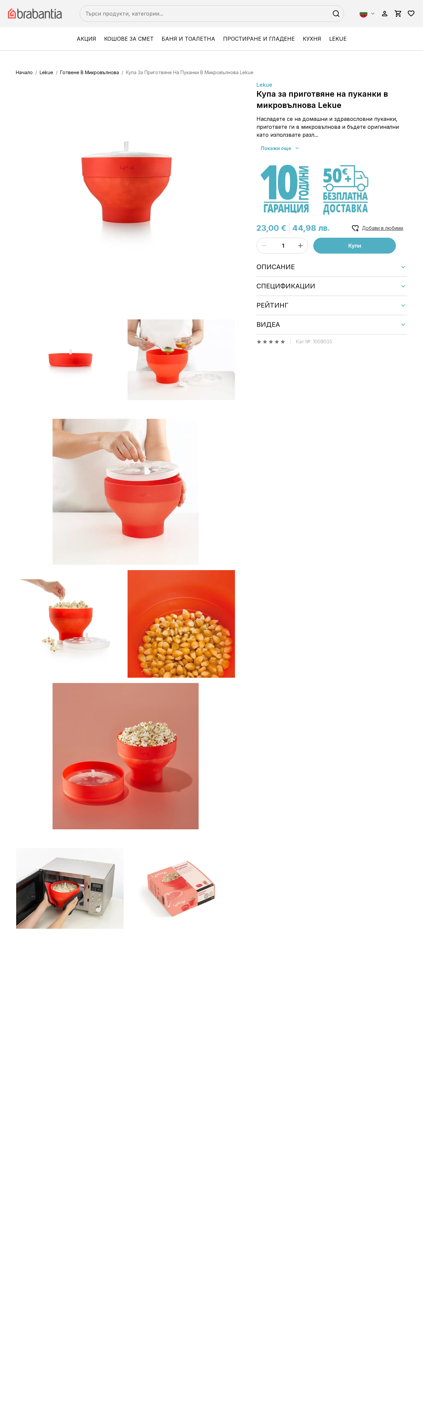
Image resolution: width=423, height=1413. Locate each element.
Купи (354, 245)
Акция (86, 38)
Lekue (338, 38)
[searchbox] (212, 13)
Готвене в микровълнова (89, 72)
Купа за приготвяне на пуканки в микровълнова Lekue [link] (189, 72)
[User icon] (385, 14)
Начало (24, 72)
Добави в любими (382, 228)
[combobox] (367, 14)
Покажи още (276, 148)
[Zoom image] (125, 191)
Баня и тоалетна (188, 38)
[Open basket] (398, 14)
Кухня (312, 38)
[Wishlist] (411, 14)
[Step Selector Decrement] (264, 245)
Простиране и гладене (259, 38)
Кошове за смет (129, 38)
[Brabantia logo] (36, 13)
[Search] (336, 14)
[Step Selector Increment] (300, 245)
